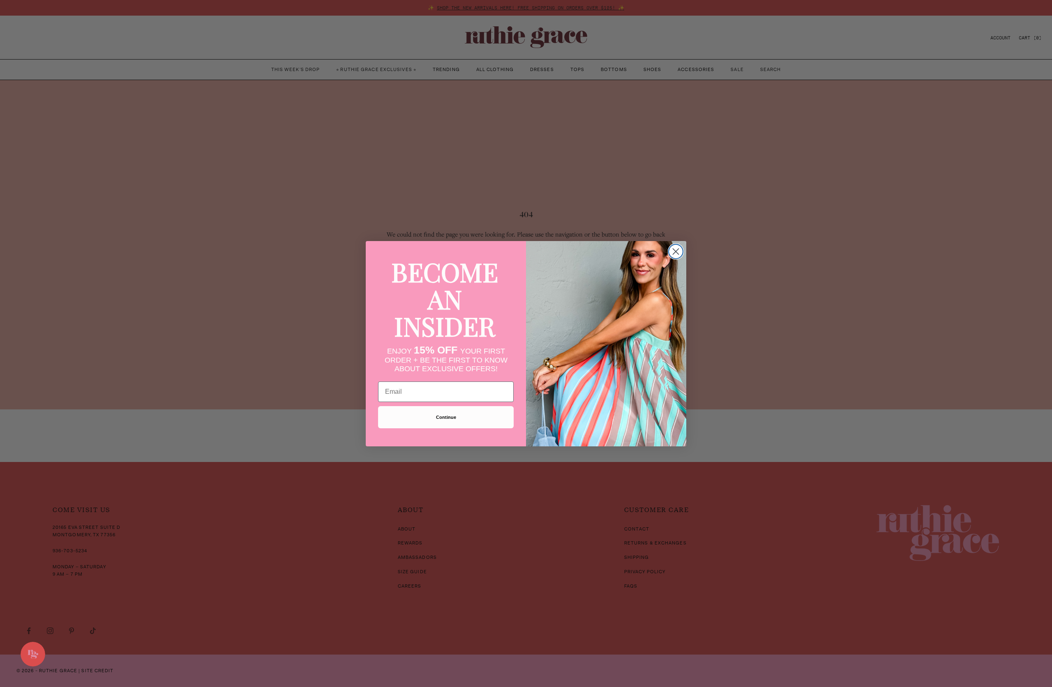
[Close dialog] (676, 251)
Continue (446, 417)
